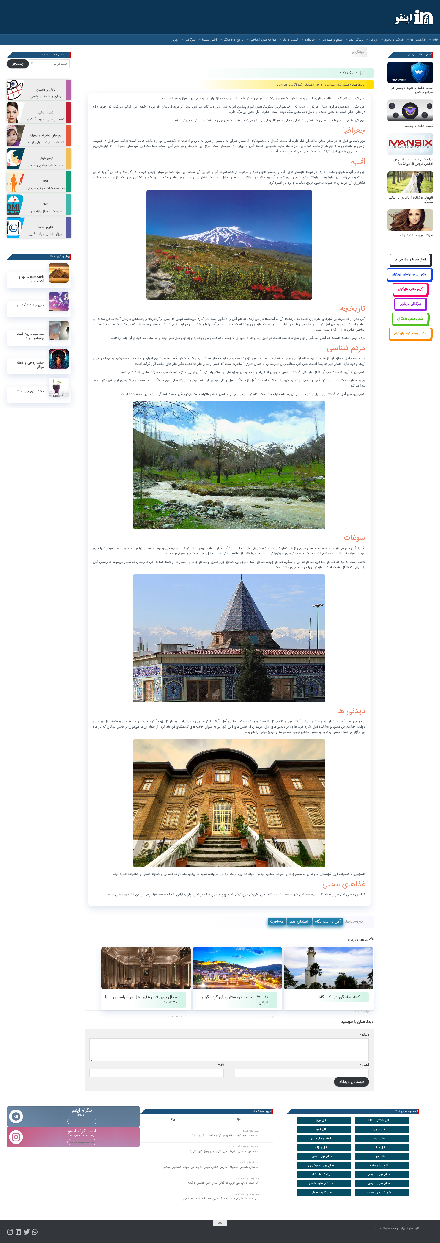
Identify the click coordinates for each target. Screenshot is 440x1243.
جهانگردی (358, 52)
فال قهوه (321, 1129)
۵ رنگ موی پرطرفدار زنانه (416, 235)
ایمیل (364, 1065)
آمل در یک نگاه (328, 921)
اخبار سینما (209, 39)
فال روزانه (321, 1147)
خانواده (310, 39)
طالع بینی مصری (321, 1156)
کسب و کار (290, 39)
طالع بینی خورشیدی (321, 1165)
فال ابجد (379, 1138)
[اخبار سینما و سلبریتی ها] (410, 264)
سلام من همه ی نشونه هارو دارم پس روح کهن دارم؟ (224, 1151)
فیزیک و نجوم (394, 39)
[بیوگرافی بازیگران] (410, 309)
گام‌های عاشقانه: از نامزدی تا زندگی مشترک (411, 199)
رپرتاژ (174, 39)
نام (221, 1065)
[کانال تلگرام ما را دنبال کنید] (35, 1232)
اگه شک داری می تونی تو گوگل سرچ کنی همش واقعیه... (222, 1182)
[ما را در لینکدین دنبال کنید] (18, 1232)
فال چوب (379, 1129)
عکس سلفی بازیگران (410, 318)
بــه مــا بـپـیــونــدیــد (81, 1121)
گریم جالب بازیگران (410, 289)
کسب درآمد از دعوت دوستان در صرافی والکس (412, 90)
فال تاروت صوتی (321, 1192)
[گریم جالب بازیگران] (410, 294)
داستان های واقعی (321, 1183)
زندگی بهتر (356, 39)
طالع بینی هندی (379, 1165)
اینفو (396, 1228)
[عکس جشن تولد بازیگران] (410, 338)
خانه (435, 39)
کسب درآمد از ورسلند (419, 126)
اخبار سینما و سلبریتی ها (410, 259)
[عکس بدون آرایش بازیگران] (409, 279)
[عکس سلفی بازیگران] (410, 323)
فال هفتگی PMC (378, 1120)
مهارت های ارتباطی (263, 39)
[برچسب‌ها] (239, 1120)
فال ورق (321, 1120)
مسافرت (276, 921)
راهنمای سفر (299, 921)
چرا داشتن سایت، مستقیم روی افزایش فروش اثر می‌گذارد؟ (413, 161)
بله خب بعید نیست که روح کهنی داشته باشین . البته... (223, 1135)
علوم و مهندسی (332, 39)
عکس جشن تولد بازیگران (410, 333)
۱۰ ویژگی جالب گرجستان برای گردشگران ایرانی (235, 999)
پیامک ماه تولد (320, 1174)
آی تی (373, 39)
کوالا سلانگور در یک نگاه (339, 997)
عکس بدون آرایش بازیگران (409, 274)
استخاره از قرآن (321, 1138)
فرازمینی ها (418, 39)
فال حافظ (379, 1147)
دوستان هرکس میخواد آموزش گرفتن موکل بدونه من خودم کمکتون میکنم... (210, 1167)
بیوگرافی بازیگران (410, 303)
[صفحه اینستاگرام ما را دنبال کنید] (10, 1232)
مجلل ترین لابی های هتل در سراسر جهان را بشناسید (141, 999)
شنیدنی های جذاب (379, 1192)
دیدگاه (364, 1035)
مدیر (354, 85)
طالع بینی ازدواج (379, 1174)
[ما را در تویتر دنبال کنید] (26, 1232)
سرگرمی (190, 39)
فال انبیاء (379, 1156)
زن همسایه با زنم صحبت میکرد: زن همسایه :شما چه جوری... (219, 1198)
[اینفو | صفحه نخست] (413, 17)
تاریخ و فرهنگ (233, 39)
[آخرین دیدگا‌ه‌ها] (173, 1120)
